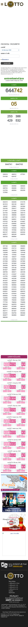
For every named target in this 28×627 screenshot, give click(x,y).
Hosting (20, 615)
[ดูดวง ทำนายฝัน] (14, 544)
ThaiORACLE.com (5, 615)
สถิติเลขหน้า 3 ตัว (14, 585)
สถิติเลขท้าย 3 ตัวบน (14, 583)
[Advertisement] (14, 24)
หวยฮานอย (12, 592)
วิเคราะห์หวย (12, 581)
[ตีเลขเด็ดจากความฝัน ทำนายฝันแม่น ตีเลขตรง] (14, 483)
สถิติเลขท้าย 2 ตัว (14, 589)
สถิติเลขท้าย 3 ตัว (14, 587)
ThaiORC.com (16, 614)
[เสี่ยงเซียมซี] (14, 522)
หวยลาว (11, 591)
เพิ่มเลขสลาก (5, 59)
